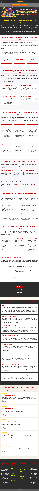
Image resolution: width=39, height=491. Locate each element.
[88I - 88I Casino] (19, 2)
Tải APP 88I (19, 289)
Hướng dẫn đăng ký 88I (5, 176)
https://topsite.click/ (33, 469)
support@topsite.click (18, 242)
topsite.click (20, 244)
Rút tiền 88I (24, 184)
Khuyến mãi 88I (32, 184)
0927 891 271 (20, 240)
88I (36, 466)
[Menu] (1, 2)
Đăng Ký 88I (19, 286)
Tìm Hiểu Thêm (19, 292)
